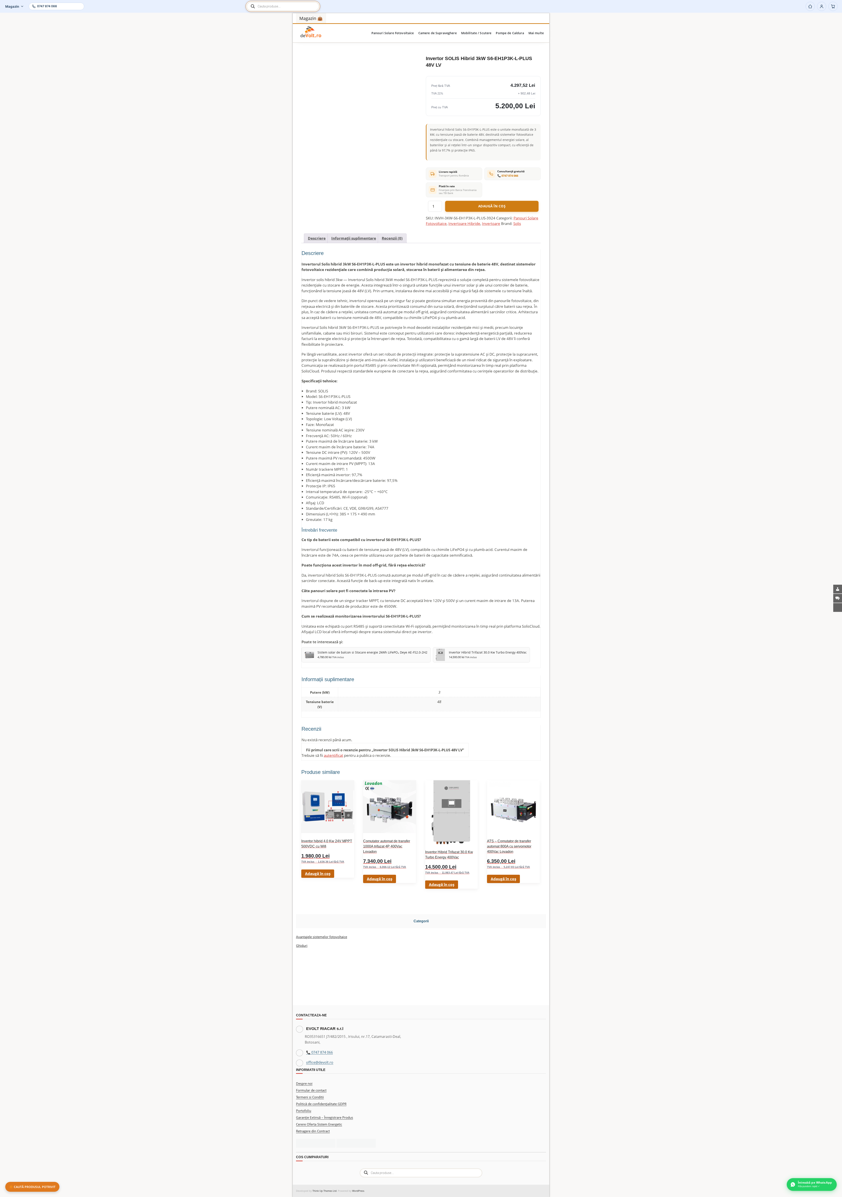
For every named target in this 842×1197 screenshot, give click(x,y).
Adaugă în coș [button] (317, 873)
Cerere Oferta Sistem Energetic (319, 1124)
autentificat (333, 755)
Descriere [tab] (317, 238)
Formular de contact (311, 1090)
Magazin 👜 (311, 18)
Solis (517, 223)
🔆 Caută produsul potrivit (32, 1187)
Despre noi (304, 1083)
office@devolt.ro (319, 1062)
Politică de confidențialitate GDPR (321, 1104)
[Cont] (821, 6)
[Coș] (833, 6)
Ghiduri (301, 945)
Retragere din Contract (313, 1131)
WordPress (358, 1190)
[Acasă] (810, 6)
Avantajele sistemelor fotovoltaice (321, 937)
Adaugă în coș (492, 206)
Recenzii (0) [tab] (392, 238)
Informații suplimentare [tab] (353, 238)
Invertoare (491, 223)
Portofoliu (303, 1110)
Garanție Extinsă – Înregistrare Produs (324, 1117)
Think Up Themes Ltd (324, 1190)
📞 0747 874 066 (507, 176)
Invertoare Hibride (464, 223)
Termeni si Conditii (310, 1097)
